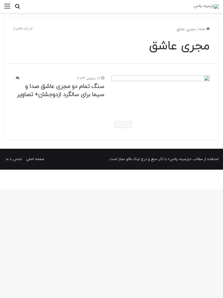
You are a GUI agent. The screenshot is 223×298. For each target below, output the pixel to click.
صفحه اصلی (35, 159)
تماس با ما (14, 159)
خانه (202, 29)
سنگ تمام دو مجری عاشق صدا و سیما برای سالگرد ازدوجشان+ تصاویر (60, 90)
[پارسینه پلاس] (206, 6)
